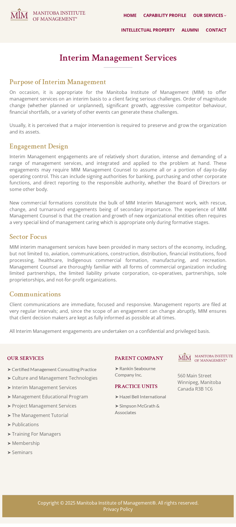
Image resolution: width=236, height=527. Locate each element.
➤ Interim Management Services (42, 387)
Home (129, 15)
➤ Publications (23, 424)
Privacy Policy (118, 509)
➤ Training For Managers (34, 434)
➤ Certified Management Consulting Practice (51, 369)
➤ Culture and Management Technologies (52, 378)
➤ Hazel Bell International (140, 396)
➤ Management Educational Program (47, 396)
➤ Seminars (20, 452)
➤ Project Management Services (42, 406)
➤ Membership (23, 443)
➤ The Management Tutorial (37, 415)
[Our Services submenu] (225, 15)
